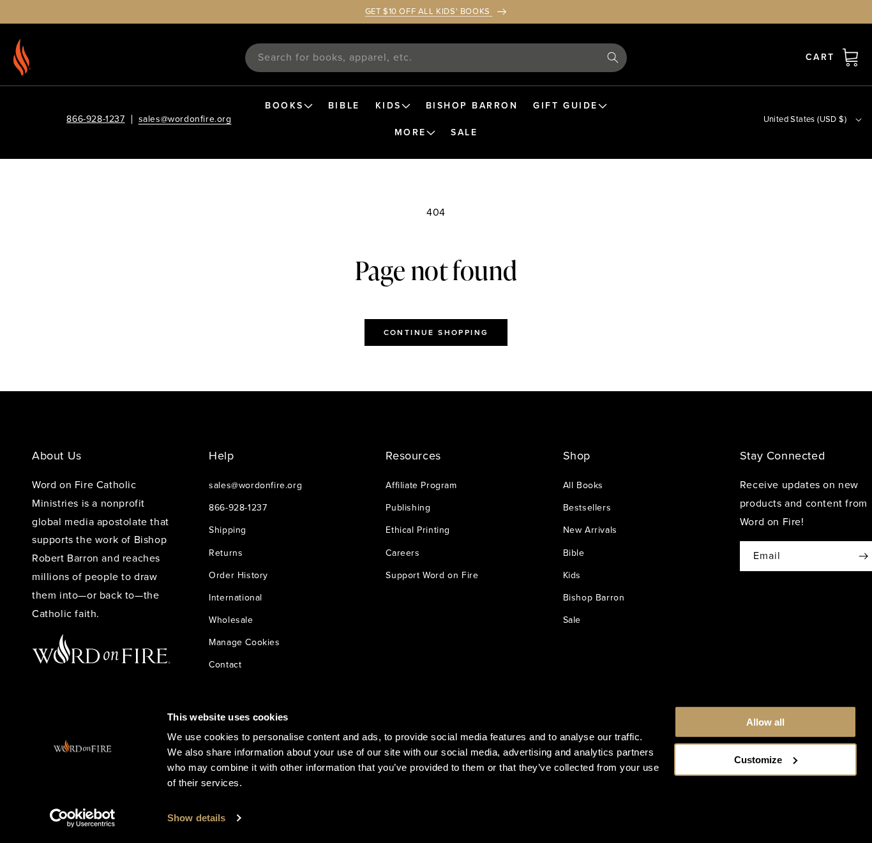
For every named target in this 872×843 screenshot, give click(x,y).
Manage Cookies (244, 642)
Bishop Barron (594, 597)
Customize (758, 759)
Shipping (227, 530)
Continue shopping (436, 332)
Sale (572, 620)
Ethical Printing (418, 530)
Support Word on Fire (432, 575)
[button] (850, 57)
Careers (402, 553)
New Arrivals (590, 530)
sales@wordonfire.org (185, 119)
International (235, 597)
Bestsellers (587, 507)
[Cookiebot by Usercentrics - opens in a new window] (83, 818)
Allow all (765, 722)
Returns (226, 553)
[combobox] (436, 57)
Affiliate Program (421, 485)
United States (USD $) (804, 119)
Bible (574, 553)
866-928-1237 (95, 119)
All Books (583, 485)
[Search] (613, 57)
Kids (572, 575)
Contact (225, 664)
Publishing (408, 507)
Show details (196, 817)
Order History (238, 575)
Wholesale (231, 620)
